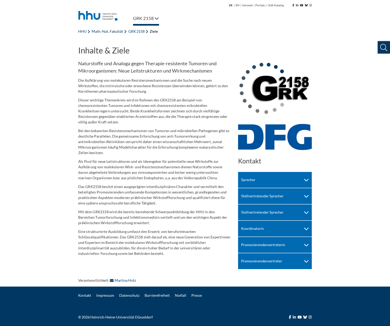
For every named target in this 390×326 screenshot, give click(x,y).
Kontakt (84, 295)
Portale (260, 5)
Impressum (105, 295)
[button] (384, 47)
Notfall (180, 295)
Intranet (247, 5)
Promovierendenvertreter (261, 261)
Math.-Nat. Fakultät (107, 31)
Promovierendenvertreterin (263, 244)
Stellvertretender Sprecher (262, 196)
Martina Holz (125, 280)
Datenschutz (129, 295)
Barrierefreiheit (157, 295)
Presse (196, 295)
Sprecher (248, 179)
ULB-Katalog (276, 5)
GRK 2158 (136, 31)
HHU (82, 31)
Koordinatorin (252, 228)
